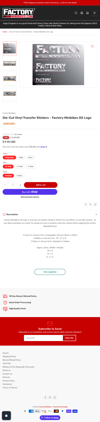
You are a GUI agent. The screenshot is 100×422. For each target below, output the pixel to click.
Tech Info (7, 363)
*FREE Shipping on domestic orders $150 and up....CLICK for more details (50, 3)
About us (6, 370)
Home (5, 32)
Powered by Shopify (60, 407)
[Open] (6, 415)
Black (30, 157)
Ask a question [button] (50, 272)
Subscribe (69, 338)
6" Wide (30, 166)
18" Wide (8, 166)
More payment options (30, 197)
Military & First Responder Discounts (18, 367)
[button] (8, 134)
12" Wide (19, 166)
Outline (19, 176)
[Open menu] (94, 13)
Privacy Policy (9, 381)
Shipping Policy (9, 356)
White (21, 157)
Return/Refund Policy (12, 360)
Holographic (9, 157)
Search (6, 353)
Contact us (7, 374)
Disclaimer (7, 384)
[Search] (76, 13)
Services (6, 377)
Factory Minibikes (9, 113)
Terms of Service (10, 387)
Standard (8, 176)
